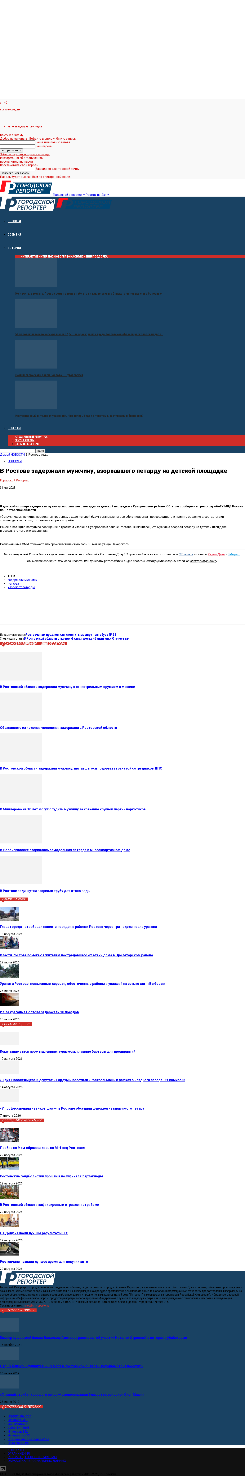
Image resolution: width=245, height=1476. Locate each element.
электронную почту (203, 561)
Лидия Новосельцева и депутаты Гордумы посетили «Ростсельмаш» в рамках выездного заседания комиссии (92, 1080)
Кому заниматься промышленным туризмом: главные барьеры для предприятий (68, 1051)
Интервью (45, 256)
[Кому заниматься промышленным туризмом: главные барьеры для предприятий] (9, 1044)
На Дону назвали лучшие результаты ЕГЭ (34, 1233)
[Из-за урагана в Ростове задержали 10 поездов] (9, 1005)
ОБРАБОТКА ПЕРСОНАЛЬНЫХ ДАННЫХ (37, 1461)
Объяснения (83, 256)
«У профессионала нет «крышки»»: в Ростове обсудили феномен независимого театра (72, 1108)
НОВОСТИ (14, 221)
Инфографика (63, 256)
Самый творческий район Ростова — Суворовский (49, 375)
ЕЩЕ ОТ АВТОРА (53, 643)
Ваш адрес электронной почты (57, 169)
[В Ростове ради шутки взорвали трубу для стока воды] (21, 883)
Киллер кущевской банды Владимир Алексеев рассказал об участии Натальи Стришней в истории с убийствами (93, 1338)
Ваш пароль (43, 146)
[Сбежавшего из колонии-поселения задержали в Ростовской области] (21, 720)
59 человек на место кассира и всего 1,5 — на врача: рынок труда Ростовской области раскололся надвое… (89, 334)
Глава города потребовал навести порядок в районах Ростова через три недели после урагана (78, 927)
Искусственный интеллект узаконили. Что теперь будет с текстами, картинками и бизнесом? (79, 416)
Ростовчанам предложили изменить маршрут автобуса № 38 (71, 635)
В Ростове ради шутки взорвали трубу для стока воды (45, 891)
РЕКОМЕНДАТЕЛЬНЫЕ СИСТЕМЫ (32, 1457)
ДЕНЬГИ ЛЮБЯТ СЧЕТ (28, 444)
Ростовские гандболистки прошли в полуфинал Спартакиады (51, 1176)
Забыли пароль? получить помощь (25, 154)
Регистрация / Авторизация (25, 126)
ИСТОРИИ (14, 248)
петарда (13, 583)
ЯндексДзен (216, 554)
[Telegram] (19, 493)
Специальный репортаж (31, 436)
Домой (5, 454)
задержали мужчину (22, 580)
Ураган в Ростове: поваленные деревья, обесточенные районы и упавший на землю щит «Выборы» (82, 984)
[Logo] (28, 209)
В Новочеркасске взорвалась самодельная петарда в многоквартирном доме (65, 850)
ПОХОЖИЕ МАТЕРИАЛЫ (19, 643)
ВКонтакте (186, 554)
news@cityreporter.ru (36, 1305)
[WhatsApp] (33, 493)
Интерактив (29, 256)
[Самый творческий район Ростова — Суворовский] (36, 367)
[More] (61, 493)
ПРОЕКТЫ (14, 428)
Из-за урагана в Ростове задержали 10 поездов (39, 1012)
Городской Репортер (14, 480)
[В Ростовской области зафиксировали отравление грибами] (9, 1197)
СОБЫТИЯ (14, 234)
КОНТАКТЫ (16, 1450)
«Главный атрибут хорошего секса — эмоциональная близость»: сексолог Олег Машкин (73, 1395)
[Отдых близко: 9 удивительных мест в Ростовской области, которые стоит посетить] (9, 1359)
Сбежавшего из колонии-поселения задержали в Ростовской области (58, 728)
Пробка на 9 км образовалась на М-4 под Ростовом (43, 1148)
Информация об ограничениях (21, 158)
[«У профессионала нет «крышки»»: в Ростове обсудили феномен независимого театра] (9, 1101)
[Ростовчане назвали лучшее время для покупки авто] (9, 1254)
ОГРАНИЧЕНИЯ (19, 1453)
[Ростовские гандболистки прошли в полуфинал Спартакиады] (9, 1169)
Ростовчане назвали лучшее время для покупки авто (44, 1262)
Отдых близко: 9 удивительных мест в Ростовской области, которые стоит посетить (71, 1366)
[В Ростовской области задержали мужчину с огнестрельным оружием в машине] (21, 679)
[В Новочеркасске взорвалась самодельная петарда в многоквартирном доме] (21, 842)
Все (17, 256)
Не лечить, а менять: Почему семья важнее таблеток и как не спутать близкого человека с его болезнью (88, 293)
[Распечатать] (47, 493)
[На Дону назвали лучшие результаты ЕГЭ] (9, 1226)
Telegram (234, 554)
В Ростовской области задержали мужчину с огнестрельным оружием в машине (67, 687)
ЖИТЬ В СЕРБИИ (24, 440)
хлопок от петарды (21, 587)
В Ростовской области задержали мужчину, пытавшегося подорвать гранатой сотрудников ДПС (81, 768)
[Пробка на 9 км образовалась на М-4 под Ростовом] (9, 1140)
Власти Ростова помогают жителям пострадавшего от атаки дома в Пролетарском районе (76, 955)
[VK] (6, 493)
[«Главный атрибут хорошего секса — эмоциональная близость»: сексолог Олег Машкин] (9, 1387)
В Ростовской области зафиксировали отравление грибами (49, 1205)
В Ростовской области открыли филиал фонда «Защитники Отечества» (76, 638)
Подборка (100, 256)
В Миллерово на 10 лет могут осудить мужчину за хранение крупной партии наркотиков (73, 809)
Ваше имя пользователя (52, 142)
